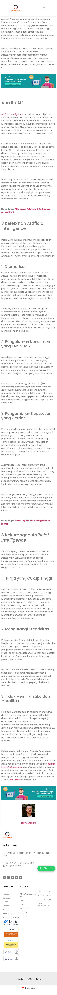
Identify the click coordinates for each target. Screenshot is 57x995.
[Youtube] (16, 877)
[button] (44, 8)
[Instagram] (8, 877)
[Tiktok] (12, 877)
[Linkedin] (4, 877)
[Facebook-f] (20, 877)
